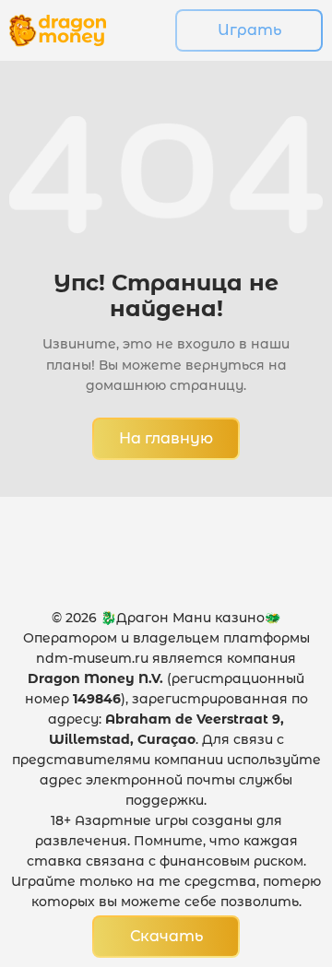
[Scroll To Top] (277, 853)
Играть (249, 30)
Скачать (166, 936)
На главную (166, 438)
